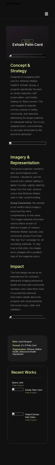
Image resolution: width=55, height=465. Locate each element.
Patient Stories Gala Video (32, 416)
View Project (18, 385)
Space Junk (17, 382)
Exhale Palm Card (33, 390)
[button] (46, 14)
